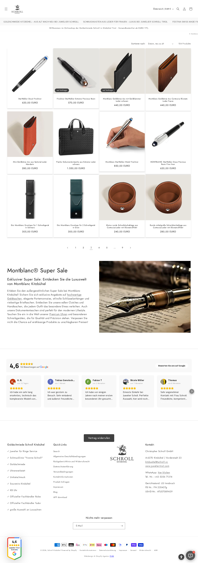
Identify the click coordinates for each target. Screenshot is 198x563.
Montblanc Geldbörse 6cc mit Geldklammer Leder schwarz (122, 100)
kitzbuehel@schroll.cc (156, 462)
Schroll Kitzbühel (54, 550)
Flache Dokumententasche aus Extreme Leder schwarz (76, 163)
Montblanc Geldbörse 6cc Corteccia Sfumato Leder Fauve (168, 100)
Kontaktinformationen (63, 476)
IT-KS (112, 556)
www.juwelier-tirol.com (157, 466)
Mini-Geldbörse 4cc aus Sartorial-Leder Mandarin (30, 163)
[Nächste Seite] (130, 248)
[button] (6, 9)
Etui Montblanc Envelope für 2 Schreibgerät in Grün (76, 226)
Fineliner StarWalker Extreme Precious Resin (76, 99)
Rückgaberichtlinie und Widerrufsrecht (71, 461)
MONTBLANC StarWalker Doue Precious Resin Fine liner (168, 163)
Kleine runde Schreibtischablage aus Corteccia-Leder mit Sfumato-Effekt (122, 226)
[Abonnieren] (122, 525)
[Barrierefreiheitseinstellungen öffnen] (181, 557)
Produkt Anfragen (61, 481)
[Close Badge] (20, 538)
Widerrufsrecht (145, 550)
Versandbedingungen (63, 471)
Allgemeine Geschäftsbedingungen (69, 456)
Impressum (58, 486)
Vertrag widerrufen (99, 438)
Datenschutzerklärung (63, 466)
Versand (133, 550)
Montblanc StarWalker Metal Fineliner (122, 162)
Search (56, 451)
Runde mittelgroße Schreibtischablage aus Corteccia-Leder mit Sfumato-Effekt (168, 226)
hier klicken (164, 472)
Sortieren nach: (138, 43)
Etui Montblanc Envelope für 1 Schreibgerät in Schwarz (30, 226)
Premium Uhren (58, 314)
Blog (55, 492)
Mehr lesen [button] (15, 402)
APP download (60, 497)
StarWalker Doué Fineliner (29, 99)
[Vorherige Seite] (68, 248)
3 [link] (91, 247)
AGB (156, 550)
